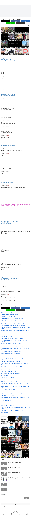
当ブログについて (15, 512)
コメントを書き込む (15, 504)
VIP (1, 304)
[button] (20, 23)
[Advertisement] (15, 11)
